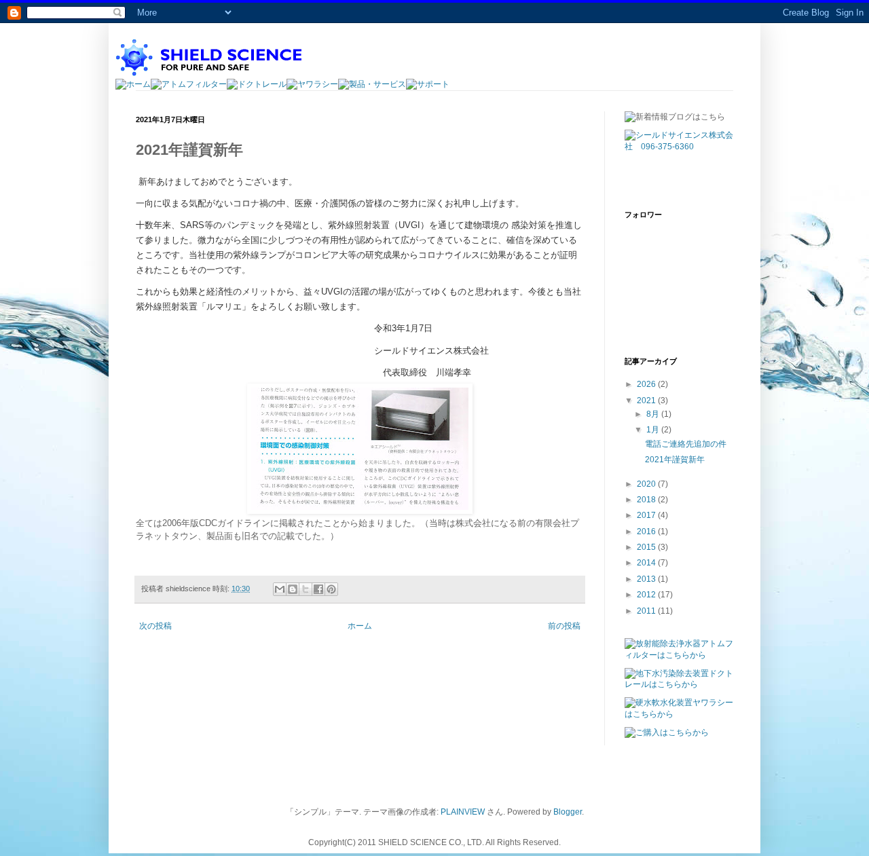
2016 (647, 531)
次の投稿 (155, 626)
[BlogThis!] (292, 589)
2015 (647, 547)
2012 (647, 594)
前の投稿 (564, 626)
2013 (647, 579)
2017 (647, 515)
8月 (653, 414)
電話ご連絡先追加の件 (685, 444)
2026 (647, 384)
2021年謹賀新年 (675, 459)
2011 (647, 611)
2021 (647, 400)
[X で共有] (305, 589)
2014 (647, 562)
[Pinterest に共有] (331, 589)
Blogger (567, 812)
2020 (647, 484)
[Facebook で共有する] (318, 589)
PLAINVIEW (463, 812)
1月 (653, 429)
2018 (647, 499)
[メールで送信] (279, 589)
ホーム (360, 626)
